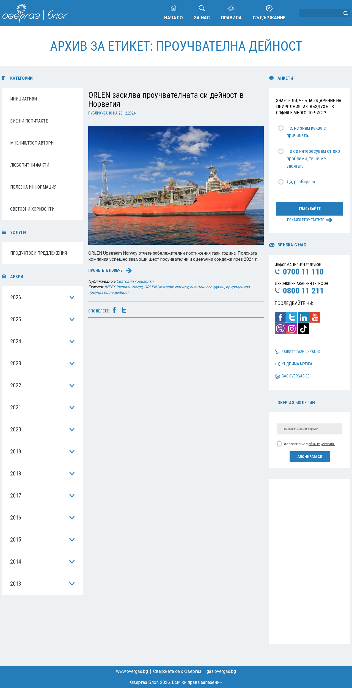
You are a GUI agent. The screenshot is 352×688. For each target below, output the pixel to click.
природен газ (238, 287)
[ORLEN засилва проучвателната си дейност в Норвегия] (176, 185)
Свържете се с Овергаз (177, 671)
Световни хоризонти (32, 209)
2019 (15, 451)
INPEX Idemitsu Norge (123, 287)
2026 (15, 297)
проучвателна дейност (108, 292)
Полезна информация (33, 187)
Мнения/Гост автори (32, 143)
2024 (15, 341)
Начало (173, 17)
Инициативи (23, 99)
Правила (231, 17)
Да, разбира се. (302, 181)
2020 (15, 429)
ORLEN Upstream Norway (166, 287)
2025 (15, 319)
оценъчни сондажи (207, 287)
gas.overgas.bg (296, 376)
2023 (15, 363)
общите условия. (322, 444)
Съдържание (269, 17)
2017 (15, 495)
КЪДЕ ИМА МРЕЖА (297, 364)
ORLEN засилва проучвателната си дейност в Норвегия (166, 99)
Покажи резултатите (305, 220)
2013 (15, 583)
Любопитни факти (29, 165)
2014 (15, 561)
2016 (15, 517)
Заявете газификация (301, 352)
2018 (15, 473)
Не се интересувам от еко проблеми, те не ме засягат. (313, 158)
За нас (202, 17)
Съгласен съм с (308, 444)
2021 (15, 407)
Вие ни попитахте (29, 121)
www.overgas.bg (132, 671)
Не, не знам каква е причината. (306, 131)
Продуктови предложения (38, 253)
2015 (15, 539)
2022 (15, 385)
